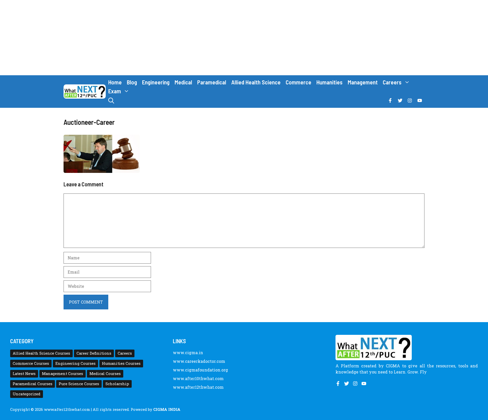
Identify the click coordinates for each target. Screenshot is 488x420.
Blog (132, 82)
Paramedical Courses (32, 383)
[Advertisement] (244, 37)
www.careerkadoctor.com (199, 361)
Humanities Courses (121, 363)
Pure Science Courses (79, 383)
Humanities (329, 82)
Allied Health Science (256, 82)
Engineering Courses (75, 363)
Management (363, 82)
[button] (111, 100)
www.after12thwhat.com (198, 387)
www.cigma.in (188, 352)
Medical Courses (105, 373)
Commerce (298, 82)
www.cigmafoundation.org (200, 369)
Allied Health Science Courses (41, 353)
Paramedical (211, 82)
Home (115, 82)
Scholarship (117, 383)
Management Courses (62, 373)
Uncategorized (26, 394)
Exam (114, 91)
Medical (183, 82)
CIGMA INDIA (166, 409)
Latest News (24, 373)
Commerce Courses (31, 363)
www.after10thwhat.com (198, 378)
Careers (392, 82)
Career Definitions (94, 353)
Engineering (156, 82)
